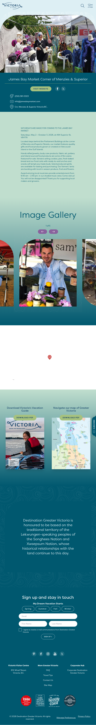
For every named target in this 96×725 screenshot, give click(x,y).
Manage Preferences (66, 717)
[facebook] (57, 88)
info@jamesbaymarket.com (27, 101)
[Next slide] (53, 231)
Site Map (48, 685)
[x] (63, 88)
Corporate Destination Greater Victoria (77, 671)
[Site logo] (12, 6)
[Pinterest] (34, 654)
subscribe (94, 424)
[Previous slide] (42, 231)
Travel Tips (48, 675)
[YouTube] (55, 654)
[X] (62, 654)
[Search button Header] (82, 6)
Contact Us (48, 680)
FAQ (48, 670)
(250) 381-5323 (22, 96)
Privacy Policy (84, 716)
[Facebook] (41, 654)
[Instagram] (48, 654)
